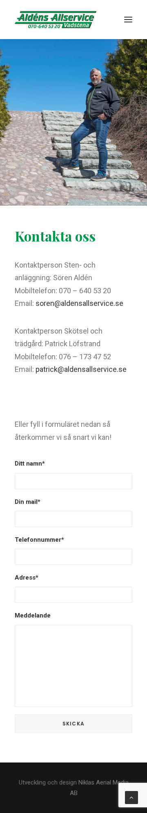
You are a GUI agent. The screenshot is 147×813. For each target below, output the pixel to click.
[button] (128, 19)
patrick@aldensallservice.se (81, 369)
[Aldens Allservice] (55, 19)
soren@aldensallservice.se (79, 303)
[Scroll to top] (131, 797)
